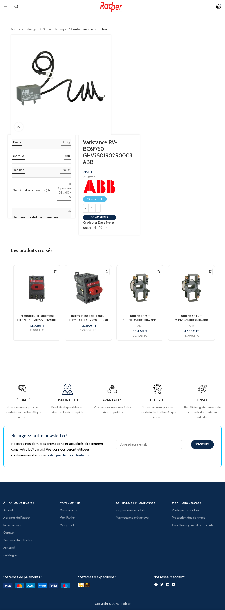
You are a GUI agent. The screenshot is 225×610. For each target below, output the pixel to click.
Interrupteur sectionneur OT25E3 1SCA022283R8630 (88, 318)
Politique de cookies (186, 510)
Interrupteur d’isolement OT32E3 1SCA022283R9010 (36, 318)
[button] (56, 271)
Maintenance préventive (132, 518)
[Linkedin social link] (106, 227)
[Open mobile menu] (5, 6)
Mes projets (68, 525)
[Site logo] (112, 6)
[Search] (16, 6)
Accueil (16, 29)
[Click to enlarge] (18, 126)
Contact (8, 532)
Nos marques (12, 525)
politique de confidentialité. (68, 455)
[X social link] (100, 227)
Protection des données (188, 518)
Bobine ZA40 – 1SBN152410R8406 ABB (191, 318)
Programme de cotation (132, 510)
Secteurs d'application (18, 540)
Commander (99, 217)
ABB (67, 156)
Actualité (9, 548)
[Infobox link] (202, 401)
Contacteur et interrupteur (89, 29)
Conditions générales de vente (193, 525)
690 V (66, 170)
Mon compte (68, 510)
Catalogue (32, 29)
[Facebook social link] (95, 227)
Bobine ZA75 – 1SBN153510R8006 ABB (139, 318)
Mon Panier (67, 518)
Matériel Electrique (55, 29)
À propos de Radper (16, 518)
